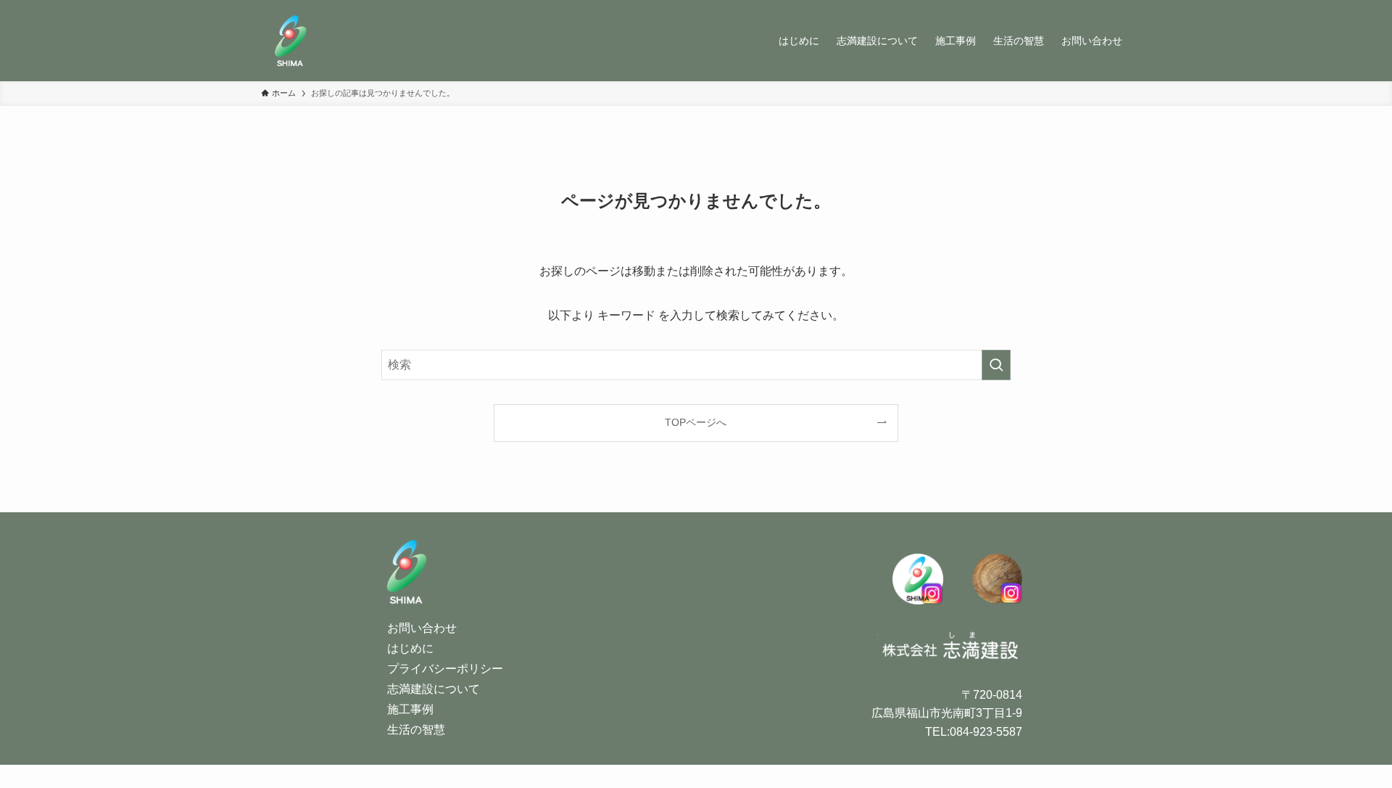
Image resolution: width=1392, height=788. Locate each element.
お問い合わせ (422, 628)
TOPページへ (695, 422)
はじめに (410, 648)
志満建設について (433, 689)
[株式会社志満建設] (290, 41)
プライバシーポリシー (445, 668)
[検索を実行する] (996, 365)
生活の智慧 (416, 729)
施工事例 (410, 709)
